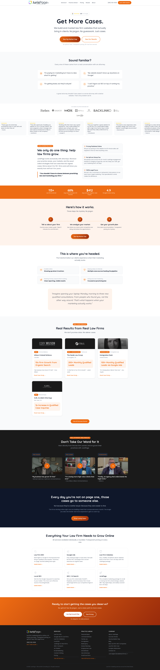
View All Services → (59, 658)
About (93, 2)
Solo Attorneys (85, 653)
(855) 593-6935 (112, 2)
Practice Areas (73, 2)
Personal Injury (85, 634)
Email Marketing (58, 651)
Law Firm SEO (58, 634)
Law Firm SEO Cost (114, 646)
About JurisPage (113, 634)
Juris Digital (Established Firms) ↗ (118, 654)
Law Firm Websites (59, 639)
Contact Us (112, 651)
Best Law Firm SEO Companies (117, 644)
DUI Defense (84, 651)
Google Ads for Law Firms (61, 637)
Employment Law (86, 648)
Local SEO (57, 641)
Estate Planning (85, 646)
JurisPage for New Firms (61, 644)
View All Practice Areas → (88, 658)
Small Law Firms (85, 655)
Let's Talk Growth (125, 2)
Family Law (84, 639)
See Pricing (90, 614)
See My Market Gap (70, 39)
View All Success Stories (80, 421)
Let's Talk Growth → (32, 644)
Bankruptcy (84, 644)
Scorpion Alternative (114, 648)
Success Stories (113, 637)
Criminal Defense (86, 637)
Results (88, 2)
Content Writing (58, 653)
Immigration (84, 641)
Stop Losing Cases (80, 518)
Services (64, 2)
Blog (110, 641)
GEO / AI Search (58, 646)
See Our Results (91, 39)
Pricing (82, 2)
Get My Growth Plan (72, 614)
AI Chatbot (57, 648)
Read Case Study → (40, 375)
